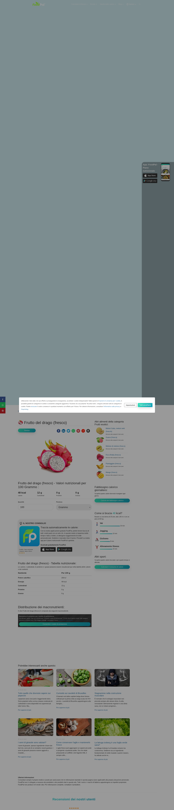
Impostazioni (130, 405)
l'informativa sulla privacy (111, 406)
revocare (34, 406)
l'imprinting (24, 409)
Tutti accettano (145, 405)
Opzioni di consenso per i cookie (109, 401)
